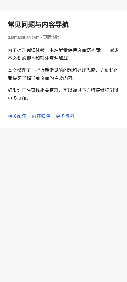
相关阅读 (17, 116)
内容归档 (41, 116)
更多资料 (65, 116)
